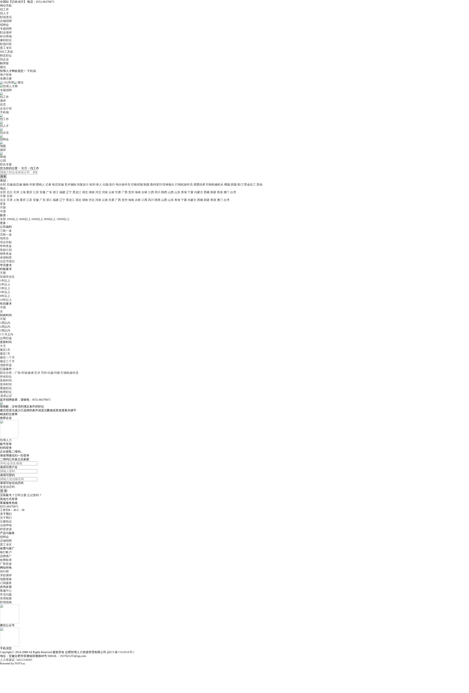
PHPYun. (20, 663)
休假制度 (6, 257)
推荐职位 (6, 392)
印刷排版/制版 (140, 184)
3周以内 (5, 330)
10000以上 (63, 219)
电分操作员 (123, 184)
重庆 (29, 192)
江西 (151, 192)
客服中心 (6, 590)
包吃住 (4, 238)
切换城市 (17, 1)
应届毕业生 (7, 276)
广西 (125, 192)
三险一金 (6, 230)
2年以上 (5, 284)
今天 (3, 345)
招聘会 (4, 24)
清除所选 (6, 365)
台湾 (233, 192)
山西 (171, 192)
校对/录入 (95, 184)
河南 (105, 192)
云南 (111, 192)
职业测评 (6, 32)
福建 (62, 192)
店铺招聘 (6, 21)
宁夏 (190, 192)
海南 (138, 192)
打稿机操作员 (184, 184)
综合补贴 (6, 242)
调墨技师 (199, 184)
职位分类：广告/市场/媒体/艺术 (20, 372)
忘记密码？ (34, 495)
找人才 (4, 13)
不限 (3, 207)
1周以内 (5, 322)
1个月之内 (6, 334)
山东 (177, 192)
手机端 (31, 70)
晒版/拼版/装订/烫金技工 (240, 184)
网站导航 (6, 5)
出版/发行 (109, 184)
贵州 (131, 192)
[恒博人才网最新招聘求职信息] (9, 86)
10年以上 (6, 299)
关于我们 (6, 517)
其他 (259, 184)
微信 (3, 67)
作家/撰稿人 (37, 184)
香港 (220, 192)
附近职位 (6, 55)
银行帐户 (6, 552)
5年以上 (5, 292)
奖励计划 (6, 249)
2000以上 (12, 219)
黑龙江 (77, 192)
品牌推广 (6, 556)
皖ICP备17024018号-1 (120, 652)
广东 (49, 192)
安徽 (42, 192)
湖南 (92, 192)
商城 (3, 156)
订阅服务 (6, 583)
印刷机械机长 (215, 184)
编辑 (26, 184)
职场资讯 (6, 17)
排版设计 (83, 184)
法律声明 (6, 525)
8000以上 (50, 219)
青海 (184, 192)
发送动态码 (7, 486)
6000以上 (37, 219)
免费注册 (6, 78)
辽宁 (69, 192)
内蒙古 (198, 192)
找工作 (4, 9)
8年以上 (5, 295)
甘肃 (118, 192)
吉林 (144, 192)
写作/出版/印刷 (50, 372)
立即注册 (20, 495)
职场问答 (6, 44)
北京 (9, 192)
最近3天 (5, 349)
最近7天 (5, 353)
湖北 (85, 192)
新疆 (213, 192)
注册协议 (6, 521)
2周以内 (5, 326)
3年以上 (5, 288)
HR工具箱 (6, 51)
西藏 (207, 192)
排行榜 (4, 571)
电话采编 (58, 184)
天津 (16, 192)
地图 (3, 146)
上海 (23, 192)
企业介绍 (6, 108)
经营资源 (6, 529)
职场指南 (6, 602)
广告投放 (6, 563)
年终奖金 (6, 246)
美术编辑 (70, 184)
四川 (157, 192)
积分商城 (6, 36)
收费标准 (6, 559)
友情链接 (6, 598)
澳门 (226, 192)
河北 (98, 192)
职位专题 (6, 164)
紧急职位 (6, 388)
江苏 (36, 192)
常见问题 (6, 594)
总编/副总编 (14, 184)
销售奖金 (6, 253)
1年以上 (5, 280)
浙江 (56, 192)
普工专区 (6, 47)
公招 (3, 160)
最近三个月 (7, 361)
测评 (3, 100)
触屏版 (4, 63)
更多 (3, 203)
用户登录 (6, 74)
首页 (3, 104)
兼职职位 (6, 40)
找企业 (4, 59)
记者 (48, 184)
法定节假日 (7, 261)
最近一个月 (7, 357)
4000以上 (25, 219)
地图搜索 (6, 579)
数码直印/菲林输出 (162, 184)
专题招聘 (6, 28)
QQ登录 (9, 82)
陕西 (164, 192)
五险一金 (6, 234)
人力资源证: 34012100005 (16, 659)
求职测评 (6, 575)
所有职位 (6, 376)
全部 (3, 184)
